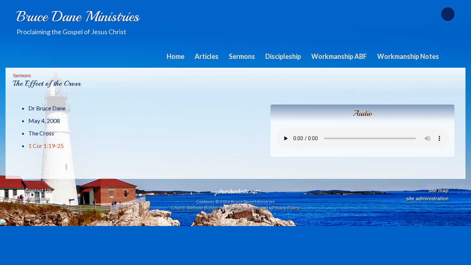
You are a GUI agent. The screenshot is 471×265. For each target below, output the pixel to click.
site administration (427, 198)
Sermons (242, 56)
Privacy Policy (286, 208)
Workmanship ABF (339, 56)
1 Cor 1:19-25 (46, 145)
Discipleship (283, 56)
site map (439, 190)
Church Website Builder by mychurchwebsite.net (219, 208)
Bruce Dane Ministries (78, 16)
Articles (207, 56)
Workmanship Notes (408, 56)
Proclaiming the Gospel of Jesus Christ (71, 32)
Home (175, 56)
